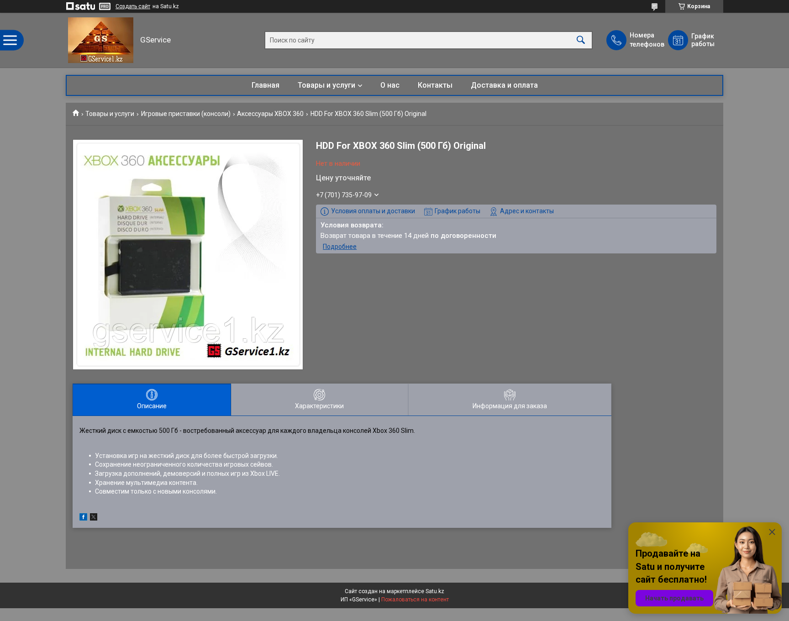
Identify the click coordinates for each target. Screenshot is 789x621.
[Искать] (581, 40)
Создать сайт (133, 6)
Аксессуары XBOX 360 (270, 113)
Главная (265, 85)
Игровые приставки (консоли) (186, 113)
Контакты (435, 85)
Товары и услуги (326, 85)
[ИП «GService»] (100, 40)
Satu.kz (435, 591)
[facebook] (83, 518)
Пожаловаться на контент (415, 599)
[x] (93, 518)
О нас (390, 85)
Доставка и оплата (504, 85)
